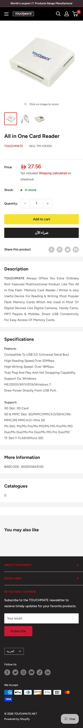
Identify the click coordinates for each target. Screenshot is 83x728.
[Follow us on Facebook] (7, 672)
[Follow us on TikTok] (40, 672)
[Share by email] (76, 249)
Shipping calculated (53, 173)
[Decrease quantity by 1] (25, 203)
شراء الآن (41, 233)
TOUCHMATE (13, 146)
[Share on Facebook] (51, 249)
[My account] (66, 13)
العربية (10, 651)
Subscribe (18, 631)
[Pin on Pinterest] (60, 249)
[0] (75, 13)
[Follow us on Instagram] (23, 672)
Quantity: (11, 203)
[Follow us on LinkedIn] (48, 672)
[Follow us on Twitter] (15, 672)
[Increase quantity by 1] (47, 203)
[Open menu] (6, 14)
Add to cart (41, 219)
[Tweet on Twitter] (68, 249)
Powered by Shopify (17, 719)
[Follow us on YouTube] (31, 672)
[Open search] (58, 13)
